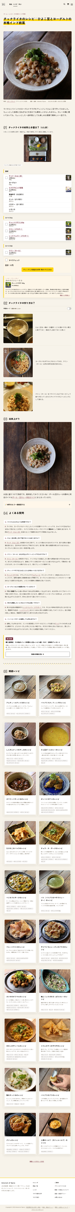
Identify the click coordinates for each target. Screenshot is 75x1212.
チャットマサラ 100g (16, 222)
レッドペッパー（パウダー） (19, 236)
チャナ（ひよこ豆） (16, 176)
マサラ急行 (36, 1197)
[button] (64, 4)
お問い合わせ (58, 1197)
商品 (10, 4)
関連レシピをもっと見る (37, 1161)
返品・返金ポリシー (60, 1194)
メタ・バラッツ (11, 101)
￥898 (12, 238)
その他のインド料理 (19, 14)
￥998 (12, 178)
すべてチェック (14, 260)
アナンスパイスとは (60, 1186)
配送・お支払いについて (62, 1190)
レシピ (15, 4)
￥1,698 (12, 224)
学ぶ (20, 4)
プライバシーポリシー (37, 1209)
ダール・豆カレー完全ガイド (23, 497)
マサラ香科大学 (37, 1194)
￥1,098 (12, 231)
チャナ (57, 623)
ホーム (5, 14)
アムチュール (36, 575)
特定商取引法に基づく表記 (33, 1207)
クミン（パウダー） (16, 229)
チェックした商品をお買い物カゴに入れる (37, 270)
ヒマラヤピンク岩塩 (16, 187)
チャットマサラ (12, 575)
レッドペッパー (24, 610)
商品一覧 (35, 1186)
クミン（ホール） (15, 250)
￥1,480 (12, 189)
